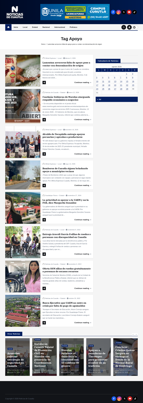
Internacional (59, 27)
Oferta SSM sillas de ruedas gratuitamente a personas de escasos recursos (67, 270)
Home (43, 44)
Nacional (46, 27)
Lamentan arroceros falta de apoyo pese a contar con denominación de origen (75, 44)
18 (103, 85)
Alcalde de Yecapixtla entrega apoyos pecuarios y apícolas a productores (64, 136)
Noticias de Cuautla (51, 92)
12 (109, 81)
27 (115, 89)
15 (127, 81)
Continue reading (82, 82)
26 (109, 89)
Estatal (35, 27)
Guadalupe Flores (51, 195)
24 (97, 89)
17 (97, 85)
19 (109, 85)
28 (121, 89)
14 (121, 81)
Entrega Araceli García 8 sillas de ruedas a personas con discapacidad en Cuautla (67, 236)
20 (115, 85)
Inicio (16, 27)
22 (127, 85)
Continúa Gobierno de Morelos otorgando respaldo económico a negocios (66, 98)
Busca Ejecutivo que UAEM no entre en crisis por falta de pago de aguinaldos (64, 304)
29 (127, 89)
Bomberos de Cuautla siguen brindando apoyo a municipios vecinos (65, 170)
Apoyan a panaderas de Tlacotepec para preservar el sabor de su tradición (71, 357)
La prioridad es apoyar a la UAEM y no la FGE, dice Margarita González (66, 201)
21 (121, 85)
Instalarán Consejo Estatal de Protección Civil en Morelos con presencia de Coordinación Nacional (17, 354)
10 (97, 81)
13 (115, 81)
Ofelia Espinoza (50, 58)
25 (103, 89)
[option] (17, 357)
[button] (133, 334)
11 (103, 81)
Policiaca (73, 27)
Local (25, 27)
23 (133, 85)
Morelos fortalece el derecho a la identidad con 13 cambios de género (43, 357)
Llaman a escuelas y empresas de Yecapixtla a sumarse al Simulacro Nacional (123, 356)
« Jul (99, 99)
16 (133, 81)
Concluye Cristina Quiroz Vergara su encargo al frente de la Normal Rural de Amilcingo (98, 356)
